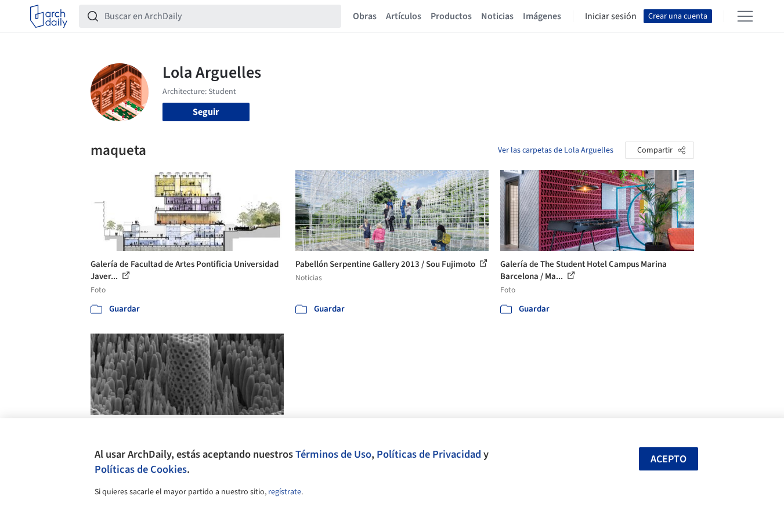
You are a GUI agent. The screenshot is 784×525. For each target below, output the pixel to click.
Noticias (497, 16)
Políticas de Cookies (141, 469)
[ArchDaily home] (48, 16)
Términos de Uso (333, 454)
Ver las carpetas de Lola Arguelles (555, 150)
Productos (451, 16)
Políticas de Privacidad (429, 454)
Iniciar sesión (611, 16)
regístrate (284, 492)
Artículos (403, 16)
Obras (365, 16)
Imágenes (542, 16)
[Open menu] (745, 16)
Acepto (669, 459)
